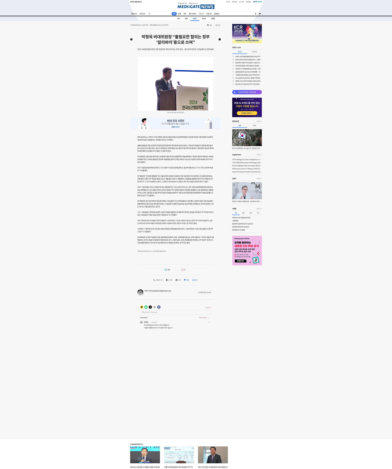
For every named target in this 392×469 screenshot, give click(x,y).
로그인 (228, 1)
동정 (250, 213)
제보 (210, 25)
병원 (186, 18)
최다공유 (254, 52)
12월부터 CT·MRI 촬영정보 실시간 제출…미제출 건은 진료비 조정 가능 (248, 69)
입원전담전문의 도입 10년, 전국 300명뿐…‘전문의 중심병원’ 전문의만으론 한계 (248, 72)
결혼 (243, 213)
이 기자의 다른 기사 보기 (204, 292)
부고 (258, 213)
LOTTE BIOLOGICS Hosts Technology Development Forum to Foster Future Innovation (247, 163)
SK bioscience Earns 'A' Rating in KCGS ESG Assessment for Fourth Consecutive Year (247, 169)
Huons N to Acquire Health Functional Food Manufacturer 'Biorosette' (247, 172)
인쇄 (179, 280)
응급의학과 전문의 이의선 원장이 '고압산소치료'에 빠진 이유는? (248, 63)
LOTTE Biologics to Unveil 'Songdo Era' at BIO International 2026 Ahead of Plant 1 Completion (247, 159)
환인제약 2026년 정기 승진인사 (240, 227)
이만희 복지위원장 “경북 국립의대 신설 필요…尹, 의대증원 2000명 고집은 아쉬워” (248, 66)
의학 (184, 14)
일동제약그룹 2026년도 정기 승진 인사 (242, 224)
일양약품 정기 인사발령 (238, 230)
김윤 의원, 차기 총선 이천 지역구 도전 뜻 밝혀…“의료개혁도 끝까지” (248, 84)
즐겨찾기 (248, 1)
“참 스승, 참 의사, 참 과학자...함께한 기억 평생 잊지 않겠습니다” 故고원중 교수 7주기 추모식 (248, 78)
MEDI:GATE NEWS (196, 6)
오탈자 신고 (159, 280)
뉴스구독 (241, 1)
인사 (236, 213)
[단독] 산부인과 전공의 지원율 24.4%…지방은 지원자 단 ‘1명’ (248, 60)
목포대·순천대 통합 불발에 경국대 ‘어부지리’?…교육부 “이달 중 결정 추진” (248, 56)
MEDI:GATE (257, 1)
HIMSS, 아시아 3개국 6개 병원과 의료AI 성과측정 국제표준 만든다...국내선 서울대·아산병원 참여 (248, 81)
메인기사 (134, 14)
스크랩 (170, 280)
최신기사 (142, 14)
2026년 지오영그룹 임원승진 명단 (241, 218)
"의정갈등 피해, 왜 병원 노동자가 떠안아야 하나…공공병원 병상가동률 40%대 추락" (248, 75)
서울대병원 (235, 221)
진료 (178, 18)
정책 (179, 14)
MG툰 (254, 125)
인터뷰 (204, 18)
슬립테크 (216, 14)
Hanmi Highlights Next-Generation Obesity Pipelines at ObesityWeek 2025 (247, 166)
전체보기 (259, 121)
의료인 (195, 18)
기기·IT (201, 14)
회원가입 (234, 1)
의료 (174, 14)
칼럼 (239, 125)
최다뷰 (240, 52)
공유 (219, 25)
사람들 (213, 18)
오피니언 (209, 14)
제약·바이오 (192, 14)
